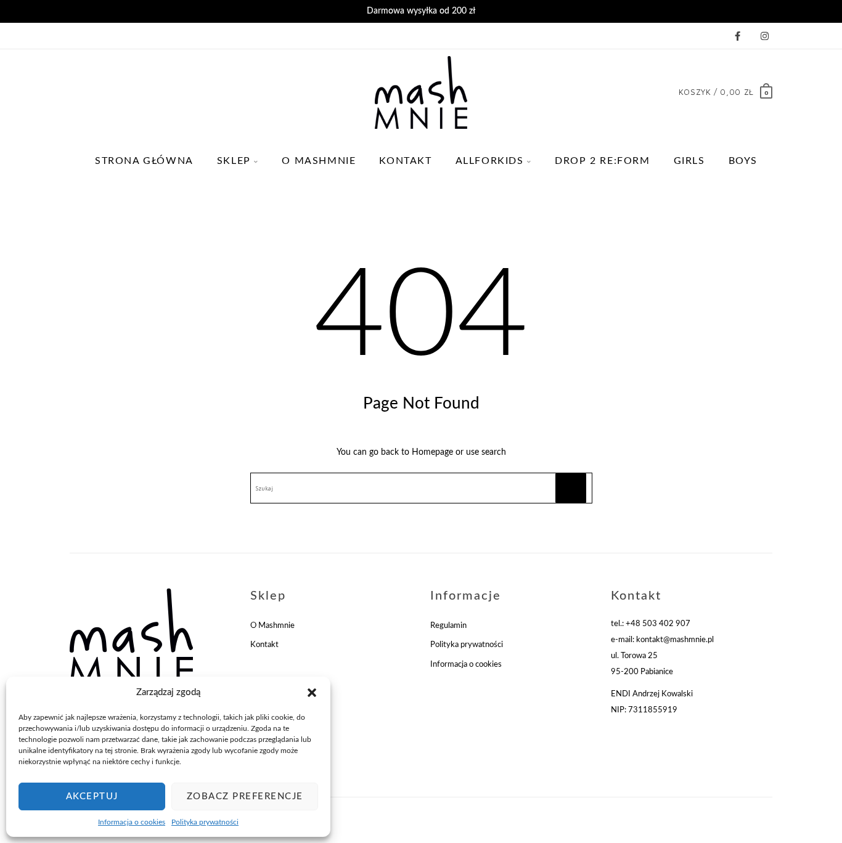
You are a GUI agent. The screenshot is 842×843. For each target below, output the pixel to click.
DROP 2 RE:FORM (602, 161)
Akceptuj (92, 796)
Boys (743, 161)
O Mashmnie (319, 161)
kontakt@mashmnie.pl (675, 640)
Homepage (432, 452)
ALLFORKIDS (490, 161)
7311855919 (652, 710)
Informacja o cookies (131, 822)
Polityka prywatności (205, 822)
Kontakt (405, 161)
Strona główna (144, 161)
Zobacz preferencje (245, 796)
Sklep (234, 161)
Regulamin (448, 626)
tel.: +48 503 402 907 (650, 624)
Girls (689, 161)
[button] (312, 692)
